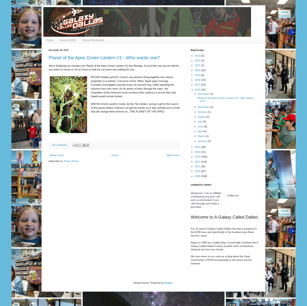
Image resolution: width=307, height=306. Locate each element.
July (200, 121)
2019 (198, 75)
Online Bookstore (93, 40)
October (203, 112)
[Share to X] (81, 145)
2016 (198, 89)
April (200, 131)
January (203, 141)
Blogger (168, 282)
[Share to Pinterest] (88, 145)
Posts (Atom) (71, 161)
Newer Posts (57, 155)
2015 (198, 147)
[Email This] (74, 145)
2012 (198, 161)
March (202, 136)
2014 (198, 151)
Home (50, 40)
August (202, 116)
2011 (198, 166)
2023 (198, 55)
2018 (198, 79)
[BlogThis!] (77, 145)
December (204, 93)
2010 (198, 171)
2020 (198, 70)
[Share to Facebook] (84, 145)
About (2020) (68, 40)
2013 (198, 156)
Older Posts (172, 155)
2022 (198, 60)
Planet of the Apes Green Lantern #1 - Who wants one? (104, 57)
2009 (198, 176)
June (201, 126)
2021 (198, 65)
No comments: (60, 145)
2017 (198, 84)
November (204, 107)
